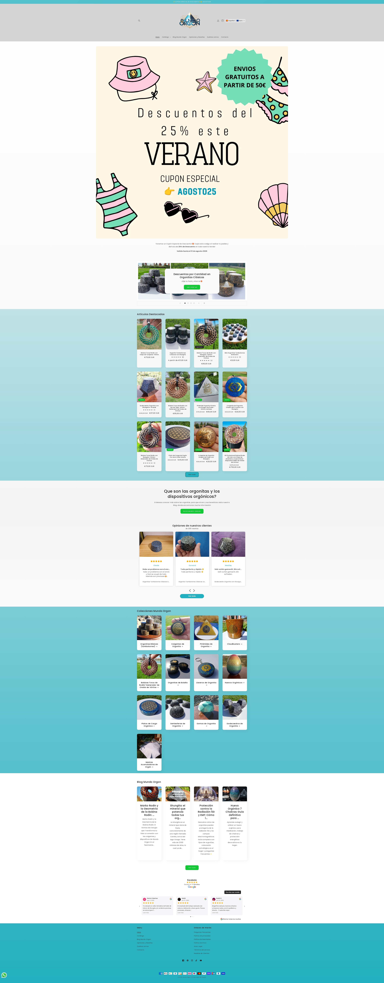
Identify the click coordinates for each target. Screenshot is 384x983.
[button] (139, 20)
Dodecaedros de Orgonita (235, 724)
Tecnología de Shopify (199, 977)
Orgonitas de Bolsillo (178, 682)
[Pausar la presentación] (204, 303)
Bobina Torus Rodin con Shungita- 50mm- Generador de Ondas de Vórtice (149, 458)
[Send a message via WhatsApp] (4, 975)
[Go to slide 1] (190, 916)
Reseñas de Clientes (201, 953)
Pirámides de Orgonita (206, 645)
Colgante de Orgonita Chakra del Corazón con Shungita (235, 407)
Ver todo (192, 474)
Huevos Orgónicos (233, 682)
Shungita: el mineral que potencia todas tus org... (178, 812)
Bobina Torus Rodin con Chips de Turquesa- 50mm (149, 354)
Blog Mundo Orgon (144, 939)
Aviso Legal (198, 946)
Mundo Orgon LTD (188, 977)
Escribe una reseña (233, 892)
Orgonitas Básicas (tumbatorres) (149, 645)
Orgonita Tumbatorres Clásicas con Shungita (178, 354)
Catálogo (140, 936)
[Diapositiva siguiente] (199, 303)
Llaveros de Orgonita (206, 682)
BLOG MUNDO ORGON (192, 511)
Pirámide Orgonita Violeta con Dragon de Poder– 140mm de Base (206, 407)
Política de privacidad (202, 936)
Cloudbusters (233, 644)
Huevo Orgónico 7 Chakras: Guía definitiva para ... (235, 812)
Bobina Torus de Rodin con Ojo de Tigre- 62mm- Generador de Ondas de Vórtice (177, 408)
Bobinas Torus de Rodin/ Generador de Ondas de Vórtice (149, 684)
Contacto (140, 950)
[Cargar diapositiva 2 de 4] (188, 303)
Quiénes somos (143, 946)
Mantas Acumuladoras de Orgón (149, 764)
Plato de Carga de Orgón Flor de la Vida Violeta (178, 456)
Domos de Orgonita (206, 723)
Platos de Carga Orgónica (149, 724)
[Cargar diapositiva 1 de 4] (185, 303)
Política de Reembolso (202, 939)
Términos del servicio (202, 950)
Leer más (146, 912)
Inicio (139, 932)
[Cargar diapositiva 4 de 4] (194, 303)
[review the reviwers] (171, 899)
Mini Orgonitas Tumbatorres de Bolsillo (235, 354)
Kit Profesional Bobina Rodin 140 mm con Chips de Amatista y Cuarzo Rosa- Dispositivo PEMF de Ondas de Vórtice (235, 459)
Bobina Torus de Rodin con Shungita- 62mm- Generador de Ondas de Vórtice (206, 355)
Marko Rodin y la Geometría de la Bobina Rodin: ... (149, 810)
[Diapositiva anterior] (180, 303)
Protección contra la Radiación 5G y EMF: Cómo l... (206, 812)
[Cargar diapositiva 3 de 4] (191, 303)
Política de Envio (200, 943)
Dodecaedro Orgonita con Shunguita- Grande (149, 406)
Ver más (192, 596)
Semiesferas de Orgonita (177, 724)
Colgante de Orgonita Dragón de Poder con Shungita (206, 457)
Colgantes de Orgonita (177, 645)
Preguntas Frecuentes (202, 932)
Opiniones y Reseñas (144, 943)
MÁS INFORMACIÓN (192, 286)
